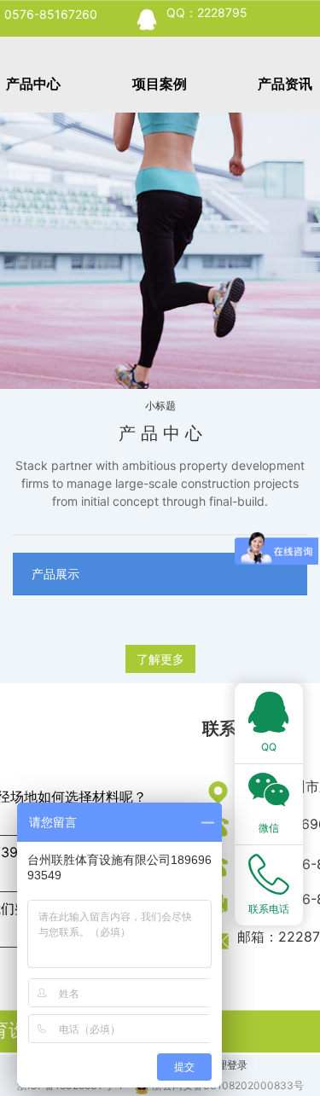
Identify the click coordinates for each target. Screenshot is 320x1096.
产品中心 (33, 83)
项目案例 (159, 83)
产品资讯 (285, 83)
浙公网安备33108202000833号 (228, 1085)
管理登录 (227, 1064)
